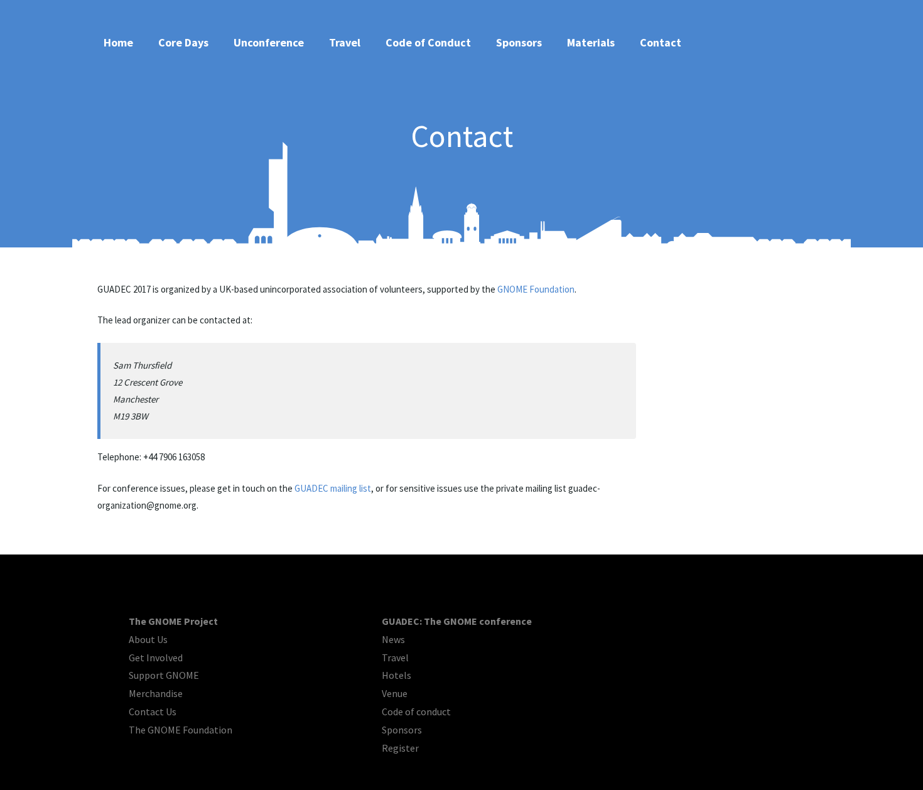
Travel (344, 42)
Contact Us (152, 711)
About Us (148, 639)
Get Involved (156, 657)
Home (118, 42)
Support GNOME (164, 675)
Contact (660, 42)
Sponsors (519, 42)
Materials (591, 42)
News (393, 639)
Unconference (269, 42)
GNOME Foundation (536, 289)
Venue (395, 693)
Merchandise (156, 693)
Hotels (396, 675)
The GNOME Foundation (180, 729)
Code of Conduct (428, 42)
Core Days (183, 42)
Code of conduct (416, 711)
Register (400, 748)
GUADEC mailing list (332, 488)
